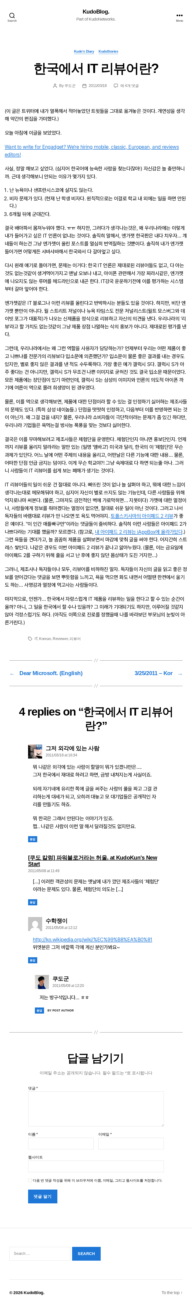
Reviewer (60, 639)
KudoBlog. (96, 11)
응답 (33, 839)
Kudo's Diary (84, 51)
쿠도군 (69, 86)
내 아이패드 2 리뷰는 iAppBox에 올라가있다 (138, 532)
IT (36, 639)
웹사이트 (35, 1157)
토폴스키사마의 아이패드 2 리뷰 (142, 516)
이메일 (105, 1134)
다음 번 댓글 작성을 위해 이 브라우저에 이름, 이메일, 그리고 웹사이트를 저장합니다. (97, 1180)
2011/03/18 (98, 86)
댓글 (33, 1088)
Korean (45, 639)
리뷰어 (75, 639)
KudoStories (108, 51)
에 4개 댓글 (129, 86)
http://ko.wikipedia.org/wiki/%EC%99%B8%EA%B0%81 (92, 940)
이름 (33, 1134)
